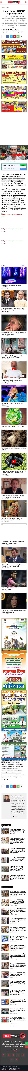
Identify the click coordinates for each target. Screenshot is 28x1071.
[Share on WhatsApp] (26, 1043)
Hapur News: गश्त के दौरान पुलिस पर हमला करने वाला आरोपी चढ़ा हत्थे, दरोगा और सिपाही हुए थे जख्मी (17, 859)
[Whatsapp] (9, 1055)
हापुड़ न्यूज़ (3, 779)
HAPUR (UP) (8, 762)
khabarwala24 (16, 768)
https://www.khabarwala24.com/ (17, 798)
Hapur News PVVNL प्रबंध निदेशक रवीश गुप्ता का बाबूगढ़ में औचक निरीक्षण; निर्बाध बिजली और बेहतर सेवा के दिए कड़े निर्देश (17, 868)
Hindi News (4, 766)
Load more (13, 1026)
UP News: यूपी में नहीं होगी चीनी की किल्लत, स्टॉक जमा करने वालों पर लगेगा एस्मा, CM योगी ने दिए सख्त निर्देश (17, 947)
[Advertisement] (14, 130)
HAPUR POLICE (11, 764)
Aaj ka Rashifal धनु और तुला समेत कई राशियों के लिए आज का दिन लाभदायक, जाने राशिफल (18, 1001)
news (11, 774)
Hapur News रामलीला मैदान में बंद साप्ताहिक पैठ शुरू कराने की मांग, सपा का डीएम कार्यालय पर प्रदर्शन (17, 974)
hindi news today (19, 766)
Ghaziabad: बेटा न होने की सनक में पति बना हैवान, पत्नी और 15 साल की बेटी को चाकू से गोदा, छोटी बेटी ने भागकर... (17, 877)
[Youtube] (16, 1060)
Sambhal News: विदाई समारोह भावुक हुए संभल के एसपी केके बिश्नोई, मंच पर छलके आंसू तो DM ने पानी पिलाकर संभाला (18, 929)
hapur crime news (15, 762)
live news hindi (5, 774)
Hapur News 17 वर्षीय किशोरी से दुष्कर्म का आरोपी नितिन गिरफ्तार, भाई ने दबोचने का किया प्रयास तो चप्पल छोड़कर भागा (18, 1019)
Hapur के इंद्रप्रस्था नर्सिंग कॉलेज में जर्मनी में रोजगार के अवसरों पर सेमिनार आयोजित (17, 1010)
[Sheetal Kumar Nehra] (6, 806)
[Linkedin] (13, 816)
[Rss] (4, 1055)
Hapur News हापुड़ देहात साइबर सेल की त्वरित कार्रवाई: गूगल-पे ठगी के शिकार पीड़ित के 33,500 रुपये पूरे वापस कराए (17, 831)
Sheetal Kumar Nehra (13, 29)
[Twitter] (11, 36)
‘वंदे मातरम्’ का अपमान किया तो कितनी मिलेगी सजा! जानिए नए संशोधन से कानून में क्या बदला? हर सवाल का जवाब (18, 938)
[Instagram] (23, 1055)
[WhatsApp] (18, 36)
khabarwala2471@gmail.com (14, 1051)
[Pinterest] (14, 36)
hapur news (4, 764)
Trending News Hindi (17, 777)
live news (19, 772)
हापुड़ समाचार (8, 779)
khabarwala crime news (7, 768)
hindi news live (11, 766)
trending (9, 777)
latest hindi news (5, 772)
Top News (4, 777)
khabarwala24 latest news (7, 770)
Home (2, 7)
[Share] (26, 1046)
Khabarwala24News (18, 770)
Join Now (23, 165)
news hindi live (22, 774)
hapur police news (19, 764)
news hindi (15, 774)
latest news (13, 772)
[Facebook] (7, 36)
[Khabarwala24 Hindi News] (14, 2)
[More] (21, 36)
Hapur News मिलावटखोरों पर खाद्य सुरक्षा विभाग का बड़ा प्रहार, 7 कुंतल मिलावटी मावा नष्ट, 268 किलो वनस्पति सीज (17, 983)
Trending (7, 7)
